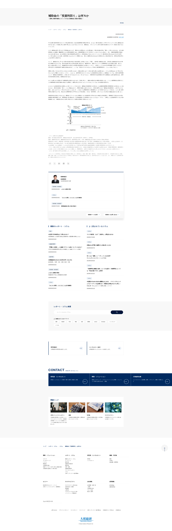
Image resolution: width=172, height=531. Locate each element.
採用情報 (112, 481)
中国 (70, 321)
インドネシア (112, 321)
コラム (64, 29)
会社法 (95, 321)
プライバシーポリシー (64, 510)
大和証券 (117, 510)
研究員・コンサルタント (94, 455)
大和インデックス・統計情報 (93, 510)
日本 (50, 231)
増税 (76, 321)
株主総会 (103, 321)
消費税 (88, 321)
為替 (82, 321)
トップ (49, 29)
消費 (56, 321)
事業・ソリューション (49, 455)
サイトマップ (82, 510)
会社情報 (89, 481)
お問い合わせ (54, 510)
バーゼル (57, 325)
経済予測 (51, 256)
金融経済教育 (52, 244)
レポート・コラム (57, 29)
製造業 (63, 321)
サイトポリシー (74, 510)
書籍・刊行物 (113, 455)
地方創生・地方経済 (57, 186)
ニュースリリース (48, 501)
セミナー (45, 481)
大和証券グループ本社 (107, 510)
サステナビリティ (70, 481)
